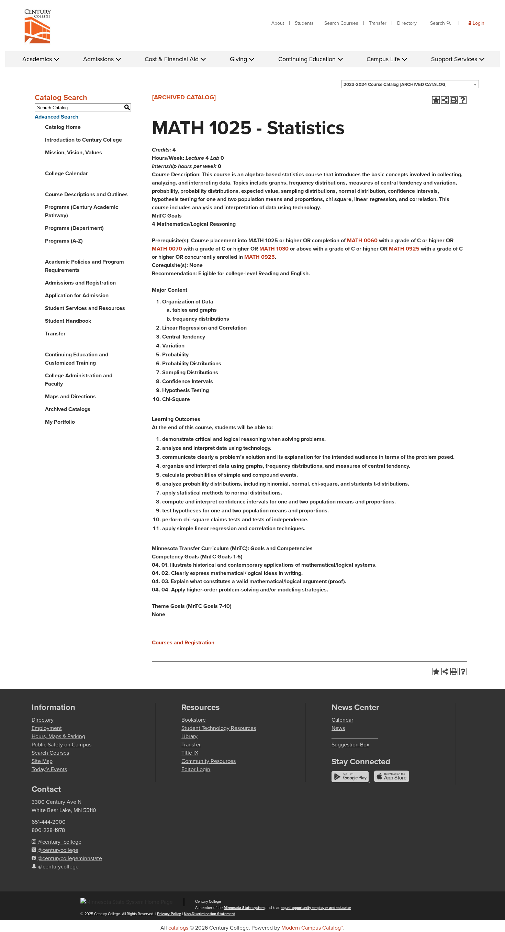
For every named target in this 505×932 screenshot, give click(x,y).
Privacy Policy (169, 914)
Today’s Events (49, 769)
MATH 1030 (274, 249)
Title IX (189, 753)
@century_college (59, 842)
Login (478, 23)
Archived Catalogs (67, 409)
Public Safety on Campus (61, 744)
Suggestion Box (350, 744)
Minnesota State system (244, 907)
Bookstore (193, 720)
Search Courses (341, 23)
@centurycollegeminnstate (70, 858)
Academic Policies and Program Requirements (84, 266)
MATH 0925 (404, 249)
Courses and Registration (183, 642)
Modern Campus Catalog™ (312, 928)
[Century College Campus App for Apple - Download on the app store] (391, 780)
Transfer (377, 23)
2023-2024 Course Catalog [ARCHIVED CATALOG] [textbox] (395, 84)
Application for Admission (77, 295)
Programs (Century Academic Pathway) (81, 211)
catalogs (178, 928)
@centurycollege (58, 850)
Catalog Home (63, 127)
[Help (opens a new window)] (463, 100)
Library (189, 736)
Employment (47, 728)
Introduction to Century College (83, 140)
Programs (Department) (74, 228)
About (277, 23)
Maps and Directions (70, 396)
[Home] (37, 28)
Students (304, 23)
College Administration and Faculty (78, 379)
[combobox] (410, 84)
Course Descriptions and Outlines (86, 194)
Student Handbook (68, 321)
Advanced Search (56, 117)
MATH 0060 (362, 240)
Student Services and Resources (85, 308)
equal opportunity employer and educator (316, 907)
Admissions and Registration (80, 283)
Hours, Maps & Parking (58, 736)
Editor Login (195, 769)
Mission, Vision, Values (73, 152)
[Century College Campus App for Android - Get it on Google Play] (351, 780)
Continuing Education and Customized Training (76, 359)
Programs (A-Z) (64, 241)
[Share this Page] (445, 100)
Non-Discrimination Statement (209, 914)
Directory (407, 23)
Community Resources (208, 761)
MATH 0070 (167, 249)
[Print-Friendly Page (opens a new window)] (454, 100)
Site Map (42, 761)
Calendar (342, 720)
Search (437, 23)
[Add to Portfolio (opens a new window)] (436, 100)
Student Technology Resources (218, 728)
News (338, 728)
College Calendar (66, 173)
